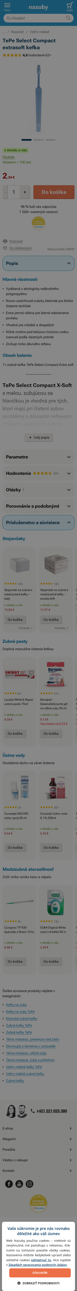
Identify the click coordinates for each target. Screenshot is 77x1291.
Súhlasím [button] (40, 1273)
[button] (38, 1283)
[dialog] (38, 1256)
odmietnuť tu (41, 1260)
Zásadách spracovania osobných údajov (38, 1265)
